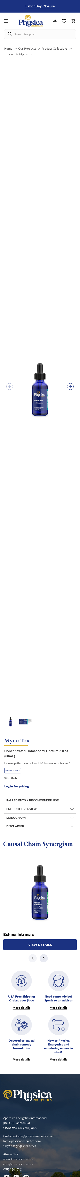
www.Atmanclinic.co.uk (18, 1159)
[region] (40, 6)
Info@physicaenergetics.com (22, 1141)
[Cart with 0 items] (72, 21)
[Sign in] (54, 21)
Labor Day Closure (40, 6)
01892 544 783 (12, 1169)
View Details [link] (40, 944)
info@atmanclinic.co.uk (18, 1164)
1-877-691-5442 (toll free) (19, 1145)
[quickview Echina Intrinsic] (40, 892)
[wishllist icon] (64, 21)
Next (70, 386)
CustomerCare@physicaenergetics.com (28, 1136)
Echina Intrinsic (18, 934)
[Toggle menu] (11, 21)
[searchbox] (40, 34)
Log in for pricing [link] (16, 786)
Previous (9, 386)
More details (21, 1007)
